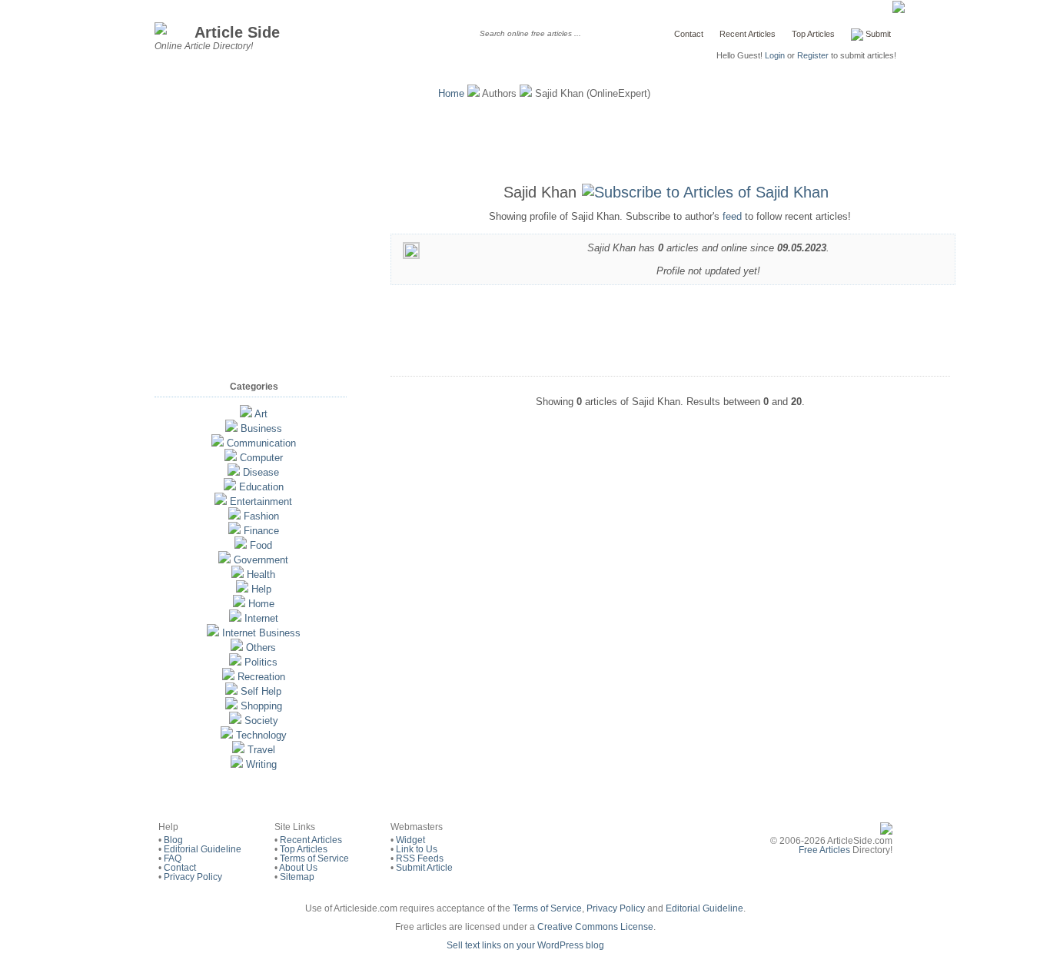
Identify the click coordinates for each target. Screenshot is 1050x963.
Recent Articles (747, 33)
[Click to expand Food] (240, 545)
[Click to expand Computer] (230, 457)
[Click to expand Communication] (217, 443)
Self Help (261, 691)
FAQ (172, 858)
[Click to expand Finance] (234, 530)
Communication (261, 443)
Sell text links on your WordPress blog (525, 945)
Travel (261, 749)
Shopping (261, 706)
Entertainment (261, 501)
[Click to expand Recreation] (228, 676)
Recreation (261, 676)
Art (260, 414)
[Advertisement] (525, 138)
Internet (261, 618)
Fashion (261, 516)
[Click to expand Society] (235, 720)
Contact (688, 33)
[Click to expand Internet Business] (213, 633)
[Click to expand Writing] (237, 764)
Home (451, 93)
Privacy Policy (193, 877)
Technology (261, 735)
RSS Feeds (420, 858)
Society (261, 720)
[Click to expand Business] (231, 428)
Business (261, 428)
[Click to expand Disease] (234, 472)
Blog (173, 840)
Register (813, 55)
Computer (261, 457)
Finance (261, 530)
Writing (261, 764)
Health (261, 574)
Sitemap (297, 877)
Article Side (237, 32)
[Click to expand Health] (237, 574)
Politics (260, 662)
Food (261, 545)
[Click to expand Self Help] (231, 691)
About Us (298, 867)
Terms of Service (314, 858)
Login (775, 55)
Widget (410, 840)
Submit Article (424, 867)
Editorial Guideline (202, 849)
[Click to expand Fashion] (234, 516)
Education (261, 487)
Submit (877, 33)
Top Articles (813, 33)
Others (261, 647)
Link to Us (416, 849)
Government (261, 560)
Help (261, 589)
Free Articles (824, 850)
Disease (261, 472)
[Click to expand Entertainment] (220, 501)
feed (732, 216)
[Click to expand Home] (239, 603)
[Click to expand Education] (230, 487)
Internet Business (261, 633)
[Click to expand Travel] (238, 749)
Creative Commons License (595, 926)
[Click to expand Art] (246, 414)
